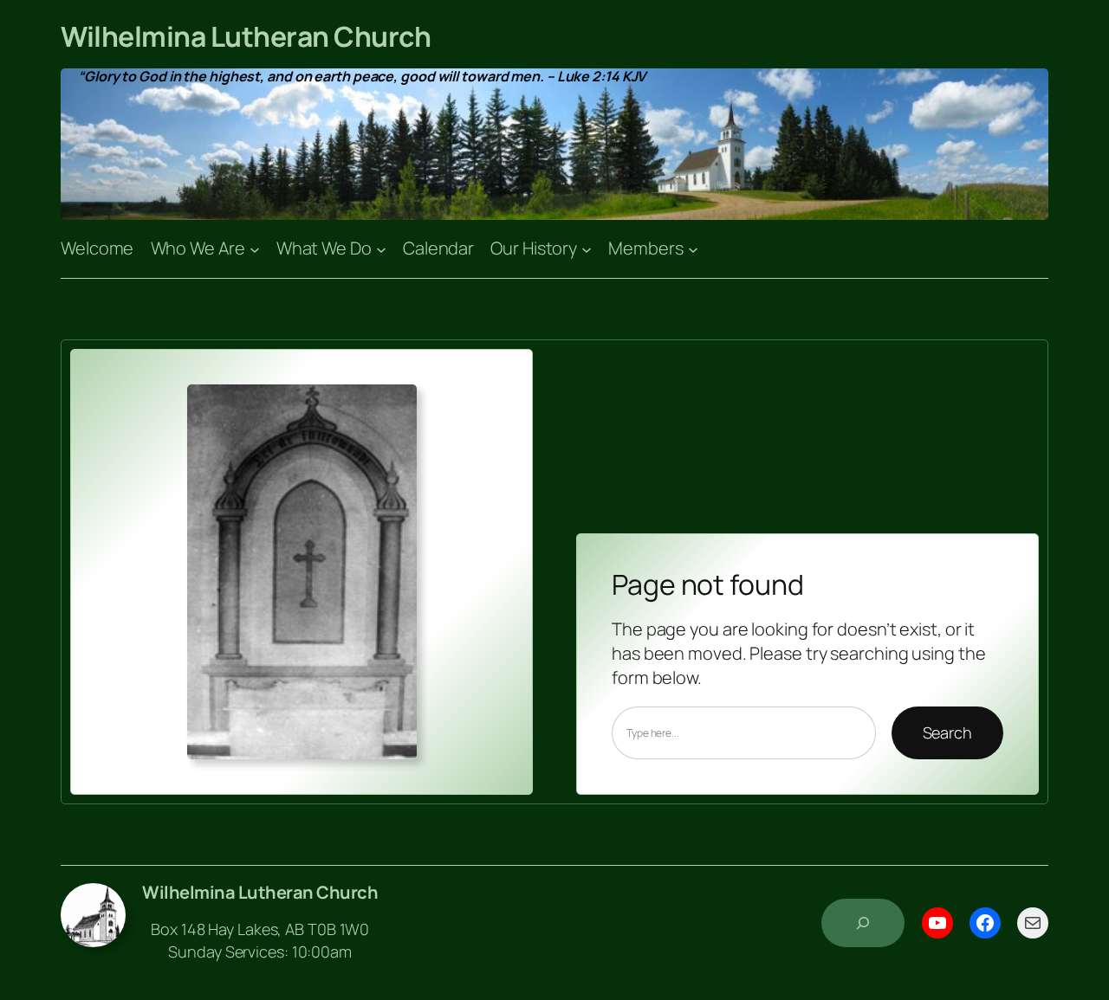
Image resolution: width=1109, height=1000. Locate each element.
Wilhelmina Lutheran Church (246, 36)
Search (947, 732)
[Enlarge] (394, 407)
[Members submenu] (693, 248)
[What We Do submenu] (381, 248)
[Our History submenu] (586, 248)
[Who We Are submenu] (255, 248)
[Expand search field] (863, 923)
